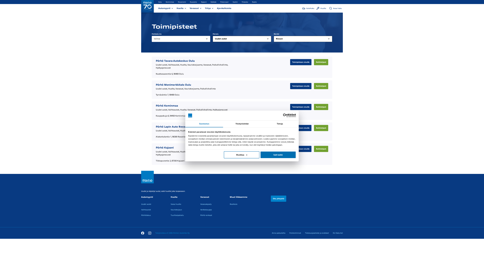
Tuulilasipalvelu (177, 215)
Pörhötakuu (146, 215)
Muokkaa (240, 155)
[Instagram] (149, 233)
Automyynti (164, 8)
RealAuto (233, 204)
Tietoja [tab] (280, 124)
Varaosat (194, 8)
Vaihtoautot (146, 210)
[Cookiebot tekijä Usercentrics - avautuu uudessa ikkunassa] (285, 115)
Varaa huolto (176, 204)
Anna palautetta (278, 233)
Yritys (208, 8)
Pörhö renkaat (206, 215)
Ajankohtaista (224, 8)
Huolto (180, 8)
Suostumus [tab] (204, 124)
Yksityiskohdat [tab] (242, 124)
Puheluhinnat (295, 233)
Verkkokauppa (206, 210)
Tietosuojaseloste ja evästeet (317, 233)
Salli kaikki (278, 155)
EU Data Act (338, 233)
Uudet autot (146, 204)
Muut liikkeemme (238, 197)
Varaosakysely (205, 204)
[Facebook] (142, 233)
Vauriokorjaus (176, 210)
